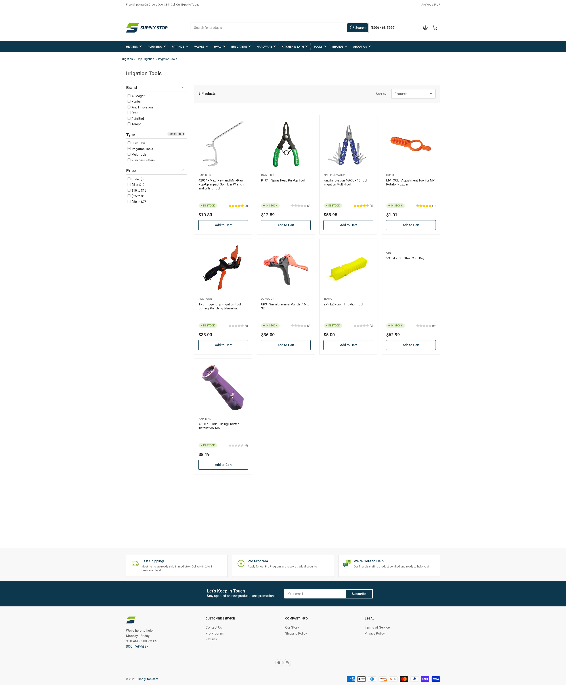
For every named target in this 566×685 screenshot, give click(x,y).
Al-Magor (138, 96)
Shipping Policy (296, 633)
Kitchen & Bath (293, 46)
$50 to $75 (138, 202)
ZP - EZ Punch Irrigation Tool (343, 304)
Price (131, 170)
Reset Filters (176, 133)
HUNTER (391, 175)
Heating (132, 46)
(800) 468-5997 (137, 646)
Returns (211, 639)
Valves (199, 46)
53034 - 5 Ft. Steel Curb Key (405, 258)
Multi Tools (139, 154)
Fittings (178, 46)
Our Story (292, 627)
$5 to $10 (138, 185)
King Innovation (142, 107)
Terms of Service (377, 627)
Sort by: (381, 94)
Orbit (134, 113)
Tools (318, 46)
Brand (131, 87)
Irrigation (239, 46)
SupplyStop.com (147, 679)
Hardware (264, 46)
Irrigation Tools (167, 59)
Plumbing (155, 46)
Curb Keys (138, 143)
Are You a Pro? (430, 4)
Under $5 (137, 179)
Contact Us (214, 627)
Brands (337, 46)
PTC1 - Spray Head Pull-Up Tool (283, 180)
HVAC (218, 46)
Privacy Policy (375, 633)
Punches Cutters (143, 160)
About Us (360, 46)
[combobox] (280, 28)
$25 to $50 (138, 196)
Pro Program (215, 633)
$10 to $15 (138, 190)
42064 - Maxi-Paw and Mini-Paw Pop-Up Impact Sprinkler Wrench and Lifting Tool (221, 184)
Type (130, 134)
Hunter (136, 101)
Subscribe (359, 594)
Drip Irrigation (145, 59)
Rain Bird (137, 118)
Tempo (136, 124)
